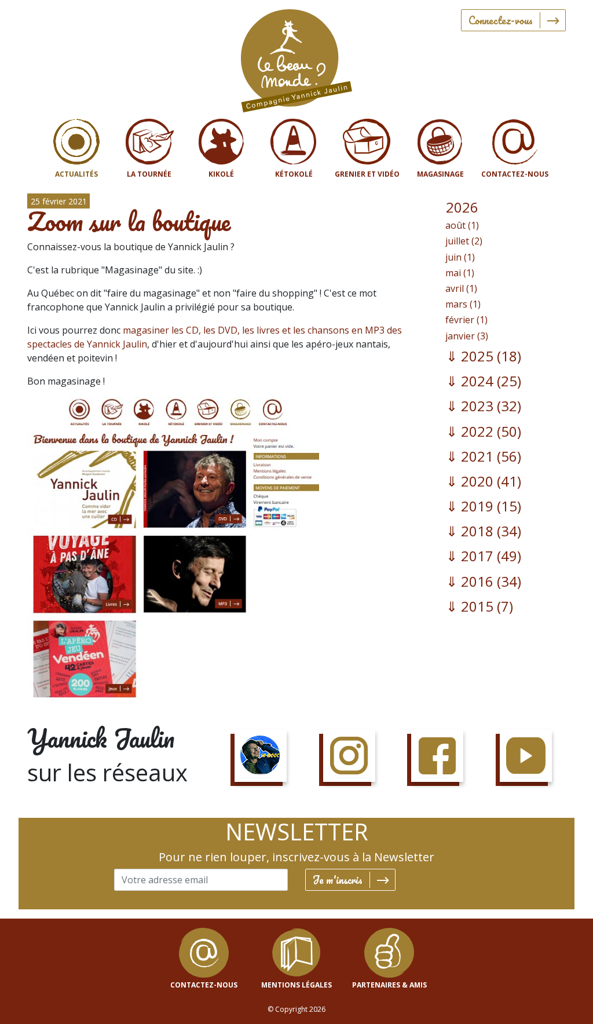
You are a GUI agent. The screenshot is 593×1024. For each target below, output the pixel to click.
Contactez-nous (514, 174)
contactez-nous (203, 985)
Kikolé (221, 174)
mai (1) (459, 272)
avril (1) (461, 288)
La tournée (149, 174)
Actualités (76, 174)
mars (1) (463, 304)
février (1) (466, 319)
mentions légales (296, 985)
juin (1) (460, 257)
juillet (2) (463, 241)
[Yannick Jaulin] (296, 58)
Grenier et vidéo (367, 174)
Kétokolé (294, 174)
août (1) (462, 225)
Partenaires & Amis (389, 985)
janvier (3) (466, 336)
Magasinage (440, 174)
